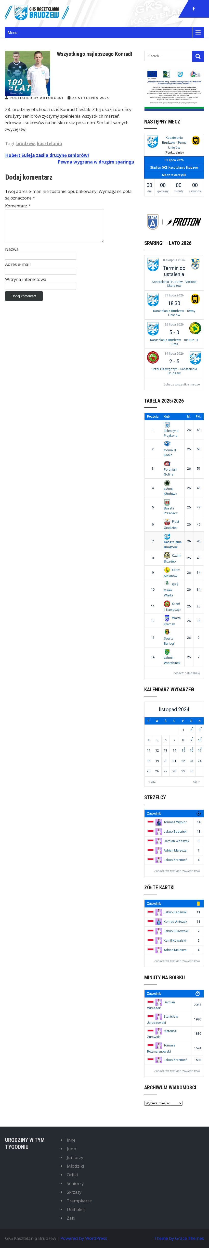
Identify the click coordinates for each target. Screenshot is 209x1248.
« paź (151, 781)
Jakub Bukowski (176, 931)
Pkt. (198, 416)
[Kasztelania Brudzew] (152, 142)
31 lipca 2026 (174, 295)
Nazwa (12, 249)
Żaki (71, 1218)
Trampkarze (79, 1201)
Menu (12, 32)
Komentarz (17, 206)
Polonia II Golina (170, 472)
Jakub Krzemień (175, 860)
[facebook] (194, 9)
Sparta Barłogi (169, 641)
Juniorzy (75, 1157)
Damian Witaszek (176, 841)
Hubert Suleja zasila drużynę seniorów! (47, 155)
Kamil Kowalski (175, 940)
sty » (196, 781)
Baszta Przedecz (171, 510)
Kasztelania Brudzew (172, 544)
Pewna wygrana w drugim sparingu (96, 162)
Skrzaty (74, 1192)
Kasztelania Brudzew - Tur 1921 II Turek (174, 342)
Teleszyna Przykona (171, 433)
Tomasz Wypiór (175, 822)
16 (191, 750)
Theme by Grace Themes (179, 1238)
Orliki (72, 1175)
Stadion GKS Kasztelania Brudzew (174, 167)
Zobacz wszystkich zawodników (177, 871)
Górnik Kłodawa (170, 491)
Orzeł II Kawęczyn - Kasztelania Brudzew (174, 371)
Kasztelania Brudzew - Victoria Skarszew (174, 284)
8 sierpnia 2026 (174, 260)
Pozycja (153, 416)
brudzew (25, 143)
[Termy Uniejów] (195, 141)
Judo (71, 1149)
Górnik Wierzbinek (172, 660)
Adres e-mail (18, 264)
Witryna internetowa (25, 279)
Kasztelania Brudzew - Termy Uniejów (174, 142)
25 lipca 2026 (174, 324)
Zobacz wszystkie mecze (181, 384)
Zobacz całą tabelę (186, 673)
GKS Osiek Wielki (171, 589)
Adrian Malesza (175, 850)
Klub (167, 416)
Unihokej (76, 1209)
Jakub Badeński (175, 831)
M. (188, 416)
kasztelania (49, 143)
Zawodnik (154, 813)
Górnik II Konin (170, 452)
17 (199, 750)
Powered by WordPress (83, 1238)
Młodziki (75, 1166)
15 (183, 750)
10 (199, 740)
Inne (71, 1140)
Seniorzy (75, 1183)
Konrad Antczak (175, 921)
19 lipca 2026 (174, 353)
